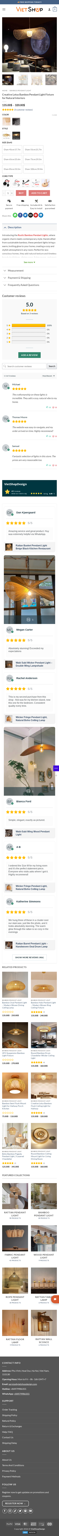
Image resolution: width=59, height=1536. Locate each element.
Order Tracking (9, 1409)
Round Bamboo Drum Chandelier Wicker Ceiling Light (42, 1055)
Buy (21, 193)
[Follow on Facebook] (4, 1511)
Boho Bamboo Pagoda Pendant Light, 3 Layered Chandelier (13, 1156)
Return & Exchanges (12, 1426)
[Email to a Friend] (30, 215)
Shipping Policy (9, 1415)
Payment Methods (11, 1476)
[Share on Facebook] (20, 215)
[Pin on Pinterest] (35, 215)
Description (14, 227)
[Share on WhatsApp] (15, 215)
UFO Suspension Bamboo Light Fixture (13, 1054)
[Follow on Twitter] (20, 1511)
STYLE (5, 128)
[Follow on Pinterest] (25, 1511)
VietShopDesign (38, 1529)
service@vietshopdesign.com (23, 1384)
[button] (4, 9)
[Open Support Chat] (55, 1299)
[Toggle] (5, 227)
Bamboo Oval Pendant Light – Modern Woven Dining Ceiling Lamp (14, 1005)
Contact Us (7, 1437)
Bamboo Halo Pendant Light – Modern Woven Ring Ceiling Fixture (43, 1005)
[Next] (52, 44)
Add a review (29, 355)
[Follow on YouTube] (30, 1511)
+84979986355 (22, 1393)
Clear (54, 115)
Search (52, 366)
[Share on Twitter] (25, 215)
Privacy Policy (9, 1470)
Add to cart (39, 193)
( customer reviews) (23, 109)
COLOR (5, 114)
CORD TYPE (7, 176)
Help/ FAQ (7, 1431)
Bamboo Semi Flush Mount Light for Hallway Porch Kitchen (14, 1106)
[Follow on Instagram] (10, 1511)
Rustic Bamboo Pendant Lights (33, 235)
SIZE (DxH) (7, 142)
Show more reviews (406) (29, 957)
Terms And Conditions (13, 1465)
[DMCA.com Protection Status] (29, 1532)
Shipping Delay (9, 1443)
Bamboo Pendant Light (20, 90)
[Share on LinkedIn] (41, 215)
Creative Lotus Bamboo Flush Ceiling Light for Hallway (41, 1106)
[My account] (49, 9)
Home (4, 90)
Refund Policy (9, 1420)
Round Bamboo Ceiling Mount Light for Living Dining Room (41, 1156)
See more (28, 262)
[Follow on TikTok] (15, 1511)
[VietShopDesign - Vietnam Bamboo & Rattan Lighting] (29, 9)
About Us (7, 1459)
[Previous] (6, 44)
